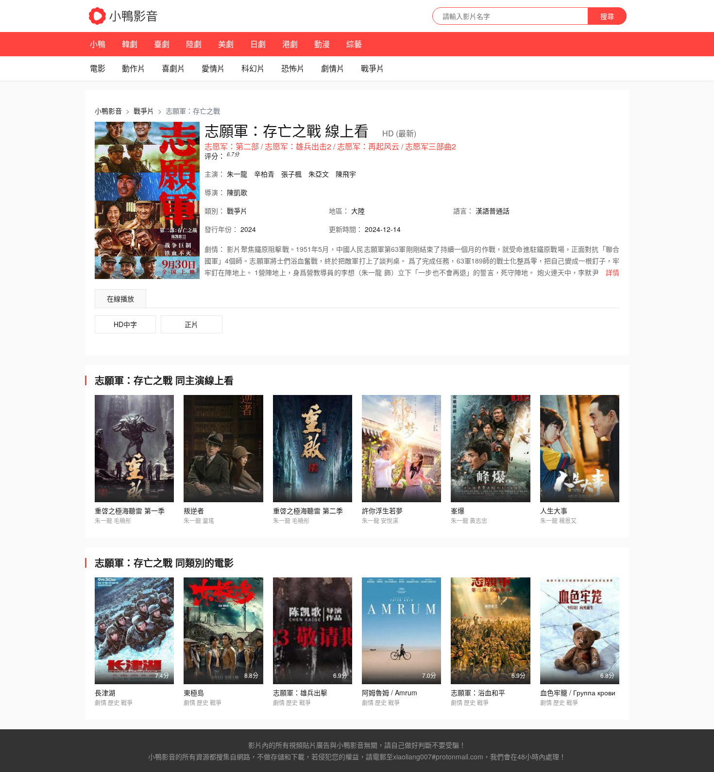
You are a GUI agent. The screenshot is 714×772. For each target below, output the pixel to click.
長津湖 (105, 692)
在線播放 (120, 298)
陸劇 (194, 43)
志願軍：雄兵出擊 (300, 692)
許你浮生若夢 (382, 510)
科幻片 (253, 68)
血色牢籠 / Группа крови (577, 692)
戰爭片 (372, 68)
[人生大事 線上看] (579, 448)
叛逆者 (194, 510)
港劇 (290, 43)
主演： (214, 174)
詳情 (612, 272)
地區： (339, 210)
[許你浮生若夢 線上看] (401, 448)
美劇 (226, 43)
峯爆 (457, 510)
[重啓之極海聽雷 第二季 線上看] (312, 448)
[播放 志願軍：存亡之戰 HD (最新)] (147, 200)
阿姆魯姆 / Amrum (389, 692)
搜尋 (607, 16)
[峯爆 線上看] (490, 448)
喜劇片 (173, 68)
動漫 (322, 43)
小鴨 (97, 43)
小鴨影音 (108, 110)
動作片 (133, 68)
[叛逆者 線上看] (223, 448)
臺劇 (162, 43)
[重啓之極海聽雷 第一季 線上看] (134, 448)
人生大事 (553, 510)
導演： (214, 192)
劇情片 (332, 68)
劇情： (214, 249)
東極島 (194, 692)
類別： (214, 210)
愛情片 (213, 68)
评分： (214, 156)
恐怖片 (293, 68)
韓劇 (129, 43)
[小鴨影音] (123, 16)
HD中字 (125, 324)
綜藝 (354, 43)
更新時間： (346, 229)
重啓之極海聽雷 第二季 (308, 510)
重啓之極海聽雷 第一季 (130, 510)
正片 (191, 324)
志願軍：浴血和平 (478, 692)
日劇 (258, 43)
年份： (221, 229)
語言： (463, 210)
